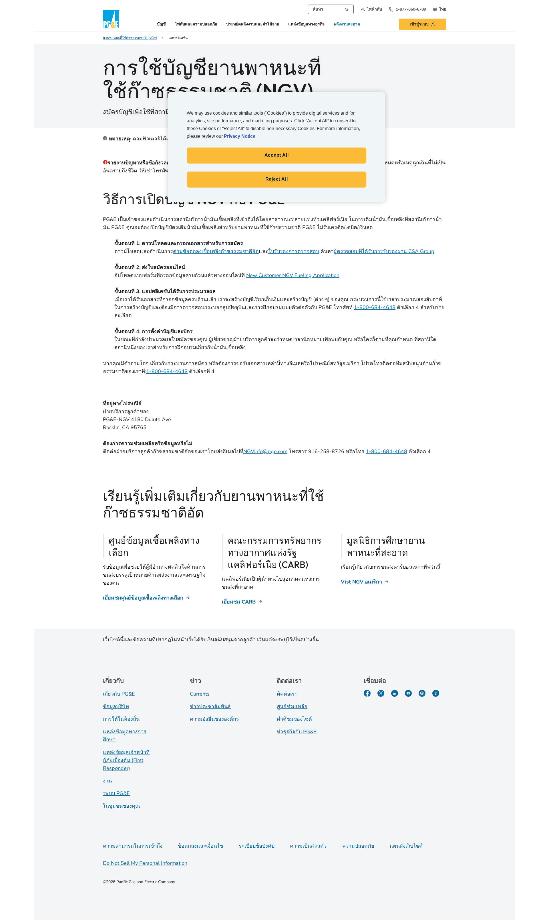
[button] (371, 9)
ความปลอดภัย (358, 846)
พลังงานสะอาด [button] (347, 24)
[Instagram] (422, 693)
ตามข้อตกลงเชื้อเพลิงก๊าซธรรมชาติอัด (216, 251)
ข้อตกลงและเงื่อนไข (200, 846)
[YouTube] (408, 693)
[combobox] (331, 9)
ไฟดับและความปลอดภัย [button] (196, 24)
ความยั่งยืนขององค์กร (214, 719)
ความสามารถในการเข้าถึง (132, 846)
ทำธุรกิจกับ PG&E (297, 731)
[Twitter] (381, 693)
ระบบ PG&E (116, 793)
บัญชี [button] (161, 24)
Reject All (276, 179)
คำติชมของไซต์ (294, 719)
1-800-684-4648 (374, 307)
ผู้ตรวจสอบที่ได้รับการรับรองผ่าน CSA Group (384, 251)
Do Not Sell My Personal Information (145, 863)
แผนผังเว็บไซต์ (406, 846)
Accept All (276, 155)
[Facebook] (367, 693)
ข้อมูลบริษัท (116, 706)
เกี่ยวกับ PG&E (119, 693)
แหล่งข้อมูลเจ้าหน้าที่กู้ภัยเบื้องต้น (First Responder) (126, 760)
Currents (200, 693)
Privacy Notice (239, 136)
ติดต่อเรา (287, 693)
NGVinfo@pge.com (265, 451)
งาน (107, 780)
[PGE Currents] (436, 693)
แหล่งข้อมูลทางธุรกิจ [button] (306, 24)
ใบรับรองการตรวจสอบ (293, 251)
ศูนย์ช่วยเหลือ (292, 706)
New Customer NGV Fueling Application (292, 275)
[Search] (346, 8)
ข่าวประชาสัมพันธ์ (210, 706)
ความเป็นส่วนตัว (308, 846)
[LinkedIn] (394, 693)
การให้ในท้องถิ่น (121, 719)
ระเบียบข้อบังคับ (256, 846)
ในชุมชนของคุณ (121, 805)
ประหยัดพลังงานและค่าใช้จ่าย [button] (252, 24)
